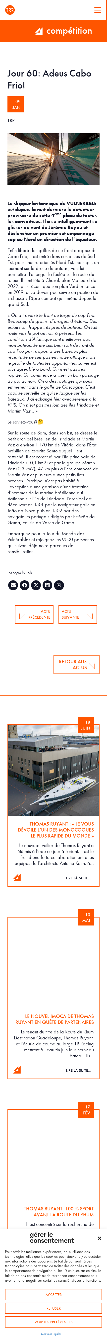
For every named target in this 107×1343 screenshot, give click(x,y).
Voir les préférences (54, 1322)
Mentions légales (51, 1334)
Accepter (54, 1294)
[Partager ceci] (25, 585)
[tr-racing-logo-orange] (10, 10)
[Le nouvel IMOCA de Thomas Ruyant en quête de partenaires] (53, 998)
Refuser (54, 1308)
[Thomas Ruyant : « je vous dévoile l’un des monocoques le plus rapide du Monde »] (53, 805)
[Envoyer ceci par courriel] (13, 585)
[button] (99, 1238)
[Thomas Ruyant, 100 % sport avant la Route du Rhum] (53, 1193)
